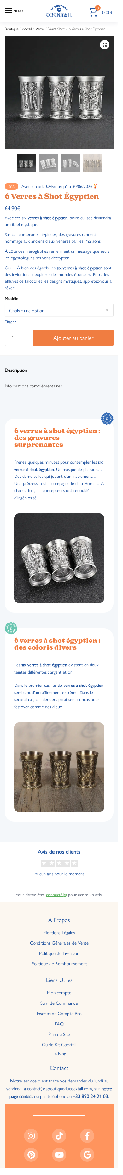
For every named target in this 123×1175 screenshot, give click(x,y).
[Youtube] (59, 1155)
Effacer (10, 322)
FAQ (59, 1023)
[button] (104, 44)
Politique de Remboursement (59, 963)
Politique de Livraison (59, 953)
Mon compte (59, 992)
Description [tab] (16, 369)
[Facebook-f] (87, 1136)
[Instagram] (31, 1136)
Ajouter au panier (73, 338)
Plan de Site (59, 1034)
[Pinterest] (31, 1155)
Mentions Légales (59, 932)
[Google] (87, 1155)
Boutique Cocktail (18, 28)
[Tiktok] (59, 1136)
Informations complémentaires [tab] (33, 385)
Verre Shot (56, 28)
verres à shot (74, 267)
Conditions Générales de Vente (59, 942)
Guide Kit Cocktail (59, 1044)
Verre (40, 28)
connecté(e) (56, 894)
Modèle (11, 298)
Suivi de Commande (59, 1002)
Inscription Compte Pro (59, 1013)
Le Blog (59, 1053)
